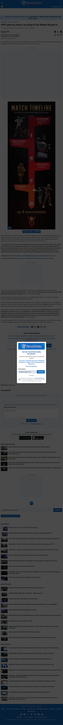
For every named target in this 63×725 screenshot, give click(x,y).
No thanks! (31, 375)
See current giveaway (31, 366)
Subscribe (41, 371)
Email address (22, 369)
